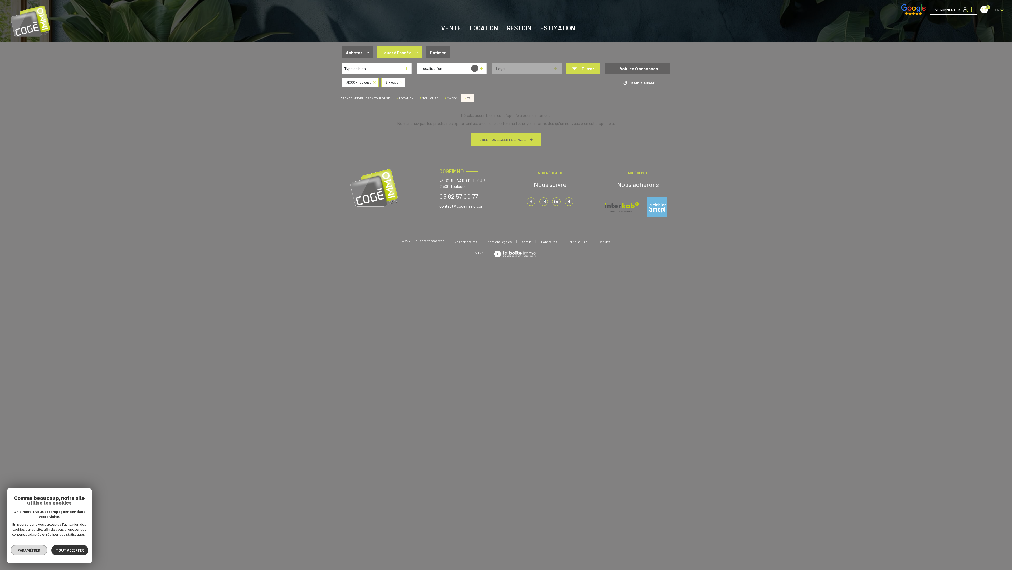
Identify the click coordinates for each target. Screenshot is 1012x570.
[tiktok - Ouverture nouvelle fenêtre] (569, 201)
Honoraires (549, 242)
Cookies (605, 242)
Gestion (519, 28)
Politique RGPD (578, 242)
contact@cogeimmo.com (462, 205)
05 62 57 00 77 (458, 196)
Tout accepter (70, 550)
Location (484, 28)
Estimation (557, 28)
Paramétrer (29, 550)
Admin (526, 242)
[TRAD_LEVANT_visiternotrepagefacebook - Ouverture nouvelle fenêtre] (531, 201)
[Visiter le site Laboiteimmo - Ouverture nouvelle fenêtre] (514, 254)
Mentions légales (500, 242)
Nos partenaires (466, 242)
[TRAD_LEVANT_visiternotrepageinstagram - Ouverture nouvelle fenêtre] (543, 201)
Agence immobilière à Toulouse (365, 98)
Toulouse (430, 98)
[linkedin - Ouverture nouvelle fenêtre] (556, 201)
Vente (451, 28)
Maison (452, 98)
